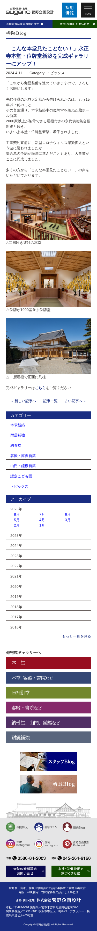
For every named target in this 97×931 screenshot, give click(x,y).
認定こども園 (21, 476)
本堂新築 (17, 425)
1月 (42, 525)
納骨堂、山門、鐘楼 (35, 722)
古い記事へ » (75, 401)
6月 (68, 514)
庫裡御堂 (20, 692)
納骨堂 (15, 445)
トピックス (19, 486)
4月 (42, 520)
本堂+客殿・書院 (32, 677)
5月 (17, 520)
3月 (68, 520)
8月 (17, 514)
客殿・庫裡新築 (23, 456)
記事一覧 (50, 401)
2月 (17, 525)
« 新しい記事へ (23, 401)
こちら (40, 388)
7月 (42, 514)
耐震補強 (17, 435)
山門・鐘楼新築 (23, 466)
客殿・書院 (26, 707)
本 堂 (18, 662)
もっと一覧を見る (76, 636)
